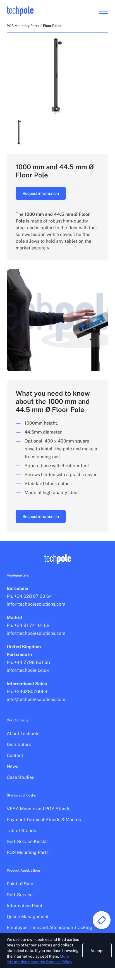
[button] (19, 132)
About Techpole (23, 733)
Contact (15, 755)
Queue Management (28, 916)
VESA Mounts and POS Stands (38, 808)
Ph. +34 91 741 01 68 (28, 625)
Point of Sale (20, 883)
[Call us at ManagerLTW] (102, 920)
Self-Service (20, 894)
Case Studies (20, 777)
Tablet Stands (21, 830)
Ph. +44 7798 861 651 (29, 662)
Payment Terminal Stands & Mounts (44, 819)
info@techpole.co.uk (28, 670)
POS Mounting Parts (23, 26)
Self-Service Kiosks (27, 841)
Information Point (24, 905)
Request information (41, 193)
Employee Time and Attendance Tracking (49, 927)
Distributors (19, 744)
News (12, 766)
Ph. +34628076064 (27, 691)
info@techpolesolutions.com (36, 604)
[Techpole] (20, 11)
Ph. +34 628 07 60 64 (29, 596)
